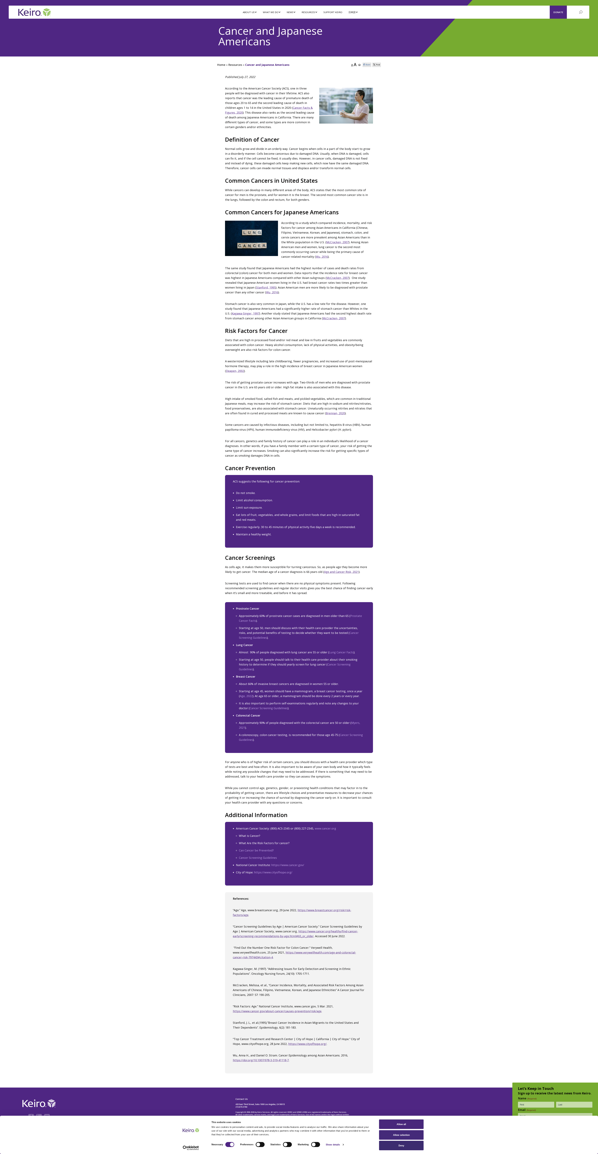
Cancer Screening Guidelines (269, 708)
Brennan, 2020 (335, 413)
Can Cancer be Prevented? (256, 850)
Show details (333, 1144)
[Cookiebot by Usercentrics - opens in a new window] (190, 1148)
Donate (558, 12)
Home (221, 65)
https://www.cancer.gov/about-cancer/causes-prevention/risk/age (277, 1011)
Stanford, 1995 (266, 287)
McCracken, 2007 (337, 242)
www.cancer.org (325, 828)
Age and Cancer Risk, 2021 (341, 572)
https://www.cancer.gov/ (287, 865)
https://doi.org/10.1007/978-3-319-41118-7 (261, 1060)
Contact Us (241, 1099)
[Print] (359, 65)
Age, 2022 (246, 696)
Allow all (401, 1124)
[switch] (260, 1144)
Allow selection (401, 1135)
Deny (401, 1145)
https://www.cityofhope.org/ (273, 872)
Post (378, 64)
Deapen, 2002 (235, 371)
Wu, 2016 (322, 257)
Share (367, 64)
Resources (235, 65)
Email (527, 1110)
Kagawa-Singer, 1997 (245, 313)
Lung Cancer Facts (341, 652)
